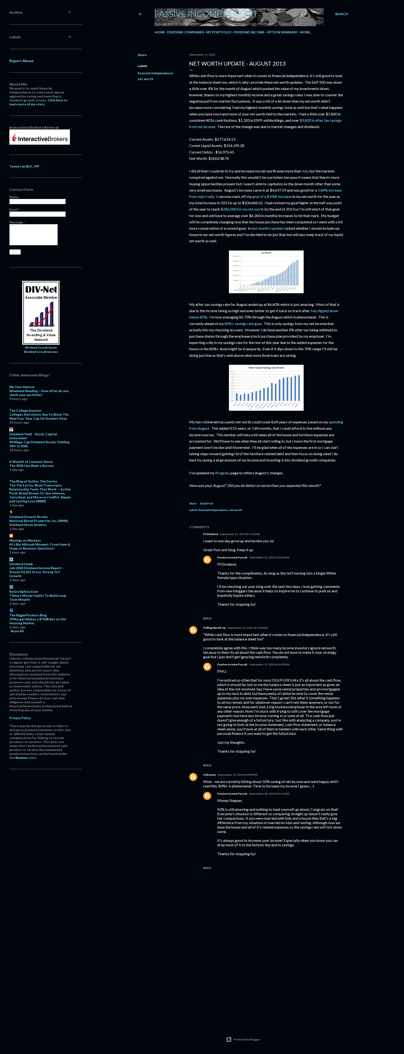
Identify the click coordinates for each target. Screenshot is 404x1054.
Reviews (21, 758)
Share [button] (142, 55)
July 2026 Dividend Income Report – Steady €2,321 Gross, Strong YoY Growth (36, 572)
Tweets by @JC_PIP (24, 166)
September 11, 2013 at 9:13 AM (240, 534)
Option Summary (282, 32)
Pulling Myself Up (214, 627)
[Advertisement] (266, 980)
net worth (145, 79)
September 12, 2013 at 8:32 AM (269, 664)
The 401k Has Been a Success (31, 466)
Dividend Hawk (21, 564)
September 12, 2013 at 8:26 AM (269, 557)
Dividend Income (249, 32)
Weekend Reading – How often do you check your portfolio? (39, 393)
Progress (222, 473)
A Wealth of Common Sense (31, 462)
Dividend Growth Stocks (41, 347)
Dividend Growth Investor (41, 352)
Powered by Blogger (247, 1039)
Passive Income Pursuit (206, 13)
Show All (17, 631)
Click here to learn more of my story (38, 102)
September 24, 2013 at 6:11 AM (269, 793)
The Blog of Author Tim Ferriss (33, 481)
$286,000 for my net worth (242, 209)
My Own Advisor (22, 387)
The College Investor (25, 410)
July (305, 171)
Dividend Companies (185, 32)
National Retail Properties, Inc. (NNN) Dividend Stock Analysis (38, 523)
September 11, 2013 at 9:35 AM (247, 627)
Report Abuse (21, 60)
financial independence (155, 73)
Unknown (209, 774)
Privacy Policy (20, 718)
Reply (207, 618)
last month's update (267, 228)
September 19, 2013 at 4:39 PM (237, 774)
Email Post (206, 503)
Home (160, 32)
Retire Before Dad (23, 591)
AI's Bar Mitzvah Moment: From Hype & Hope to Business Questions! (39, 546)
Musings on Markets (25, 540)
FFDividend (210, 534)
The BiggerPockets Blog (28, 615)
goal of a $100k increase (272, 196)
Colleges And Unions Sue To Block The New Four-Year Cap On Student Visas (39, 416)
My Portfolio (218, 32)
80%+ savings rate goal (243, 323)
